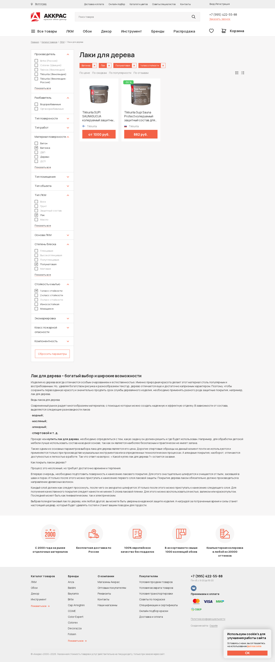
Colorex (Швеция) (51, 65)
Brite (71, 599)
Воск (43, 201)
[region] (52, 206)
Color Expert (75, 616)
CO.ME (72, 611)
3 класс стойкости (51, 299)
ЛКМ (70, 31)
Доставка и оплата (94, 4)
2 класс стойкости (51, 295)
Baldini (72, 588)
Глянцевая (46, 250)
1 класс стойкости (51, 290)
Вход (212, 4)
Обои (87, 31)
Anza (71, 582)
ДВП (42, 152)
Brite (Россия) (49, 60)
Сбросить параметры (52, 354)
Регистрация (223, 4)
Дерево (44, 156)
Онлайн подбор (117, 4)
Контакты (185, 4)
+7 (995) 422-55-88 (223, 15)
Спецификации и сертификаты (158, 605)
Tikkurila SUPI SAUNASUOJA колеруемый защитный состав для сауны (98, 116)
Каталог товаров (49, 42)
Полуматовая (48, 264)
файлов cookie (254, 646)
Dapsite (214, 625)
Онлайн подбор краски (153, 611)
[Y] (193, 17)
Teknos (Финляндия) (52, 69)
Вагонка (45, 147)
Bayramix (73, 593)
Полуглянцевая (49, 259)
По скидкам (99, 73)
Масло (44, 219)
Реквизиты (104, 593)
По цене (85, 73)
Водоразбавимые (50, 104)
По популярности (120, 73)
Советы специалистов (163, 4)
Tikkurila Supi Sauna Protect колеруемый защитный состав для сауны (139, 116)
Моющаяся (47, 308)
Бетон (44, 143)
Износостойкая (49, 304)
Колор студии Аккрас (48, 16)
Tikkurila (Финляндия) (53, 74)
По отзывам (141, 73)
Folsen (72, 634)
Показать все (43, 88)
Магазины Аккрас (109, 582)
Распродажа (184, 31)
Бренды (157, 31)
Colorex (73, 622)
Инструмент (131, 31)
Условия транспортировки (156, 593)
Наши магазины (107, 605)
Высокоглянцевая (51, 255)
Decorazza (75, 628)
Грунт (43, 206)
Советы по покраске (152, 599)
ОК (247, 653)
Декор (106, 31)
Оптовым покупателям (112, 588)
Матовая (45, 268)
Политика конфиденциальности (208, 619)
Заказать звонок (219, 19)
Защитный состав (51, 210)
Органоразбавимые (52, 108)
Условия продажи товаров (155, 582)
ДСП (43, 161)
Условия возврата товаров (156, 588)
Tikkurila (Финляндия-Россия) (53, 80)
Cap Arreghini (76, 605)
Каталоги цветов (139, 4)
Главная (35, 42)
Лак (42, 215)
